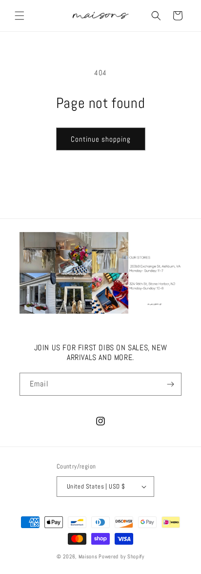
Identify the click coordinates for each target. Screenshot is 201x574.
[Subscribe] (170, 384)
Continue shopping (101, 139)
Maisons (88, 556)
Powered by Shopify (121, 556)
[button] (19, 15)
